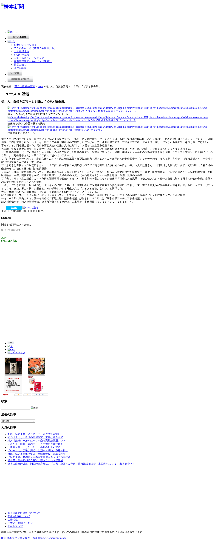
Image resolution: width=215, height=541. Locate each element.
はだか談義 (20, 68)
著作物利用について (19, 516)
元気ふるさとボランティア (29, 58)
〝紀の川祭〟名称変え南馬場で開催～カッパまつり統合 (39, 457)
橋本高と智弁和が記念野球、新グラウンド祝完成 (35, 460)
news (40, 86)
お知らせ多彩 (21, 54)
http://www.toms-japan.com (52, 538)
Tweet (14, 207)
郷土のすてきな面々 (25, 44)
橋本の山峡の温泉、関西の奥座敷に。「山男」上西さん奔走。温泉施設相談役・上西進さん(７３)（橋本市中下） (71, 463)
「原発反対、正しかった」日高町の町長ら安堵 (34, 447)
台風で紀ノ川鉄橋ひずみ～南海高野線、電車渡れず (36, 453)
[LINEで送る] (30, 207)
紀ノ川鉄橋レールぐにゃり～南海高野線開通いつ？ (36, 440)
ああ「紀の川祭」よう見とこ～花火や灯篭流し (34, 434)
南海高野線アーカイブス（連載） (33, 61)
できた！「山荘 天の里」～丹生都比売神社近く (35, 444)
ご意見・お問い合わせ (20, 523)
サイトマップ (15, 526)
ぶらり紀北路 (21, 51)
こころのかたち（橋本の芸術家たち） (35, 48)
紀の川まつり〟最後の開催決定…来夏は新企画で (35, 437)
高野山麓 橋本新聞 (24, 86)
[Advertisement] (58, 21)
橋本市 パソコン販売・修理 (22, 538)
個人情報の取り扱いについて (24, 513)
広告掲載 (13, 519)
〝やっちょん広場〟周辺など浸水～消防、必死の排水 (38, 450)
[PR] (3, 538)
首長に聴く (20, 64)
